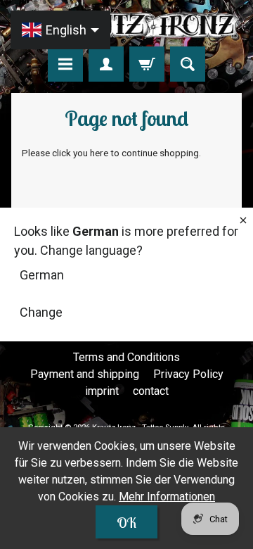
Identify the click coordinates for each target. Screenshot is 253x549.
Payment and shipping (84, 374)
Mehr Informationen (167, 496)
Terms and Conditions (126, 357)
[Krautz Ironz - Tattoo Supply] (126, 25)
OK (126, 522)
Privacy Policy (188, 374)
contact (151, 391)
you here (90, 152)
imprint (102, 391)
